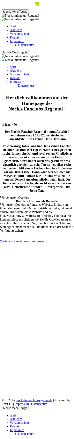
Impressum (38, 241)
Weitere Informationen (14, 241)
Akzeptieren (8, 237)
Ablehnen (22, 237)
